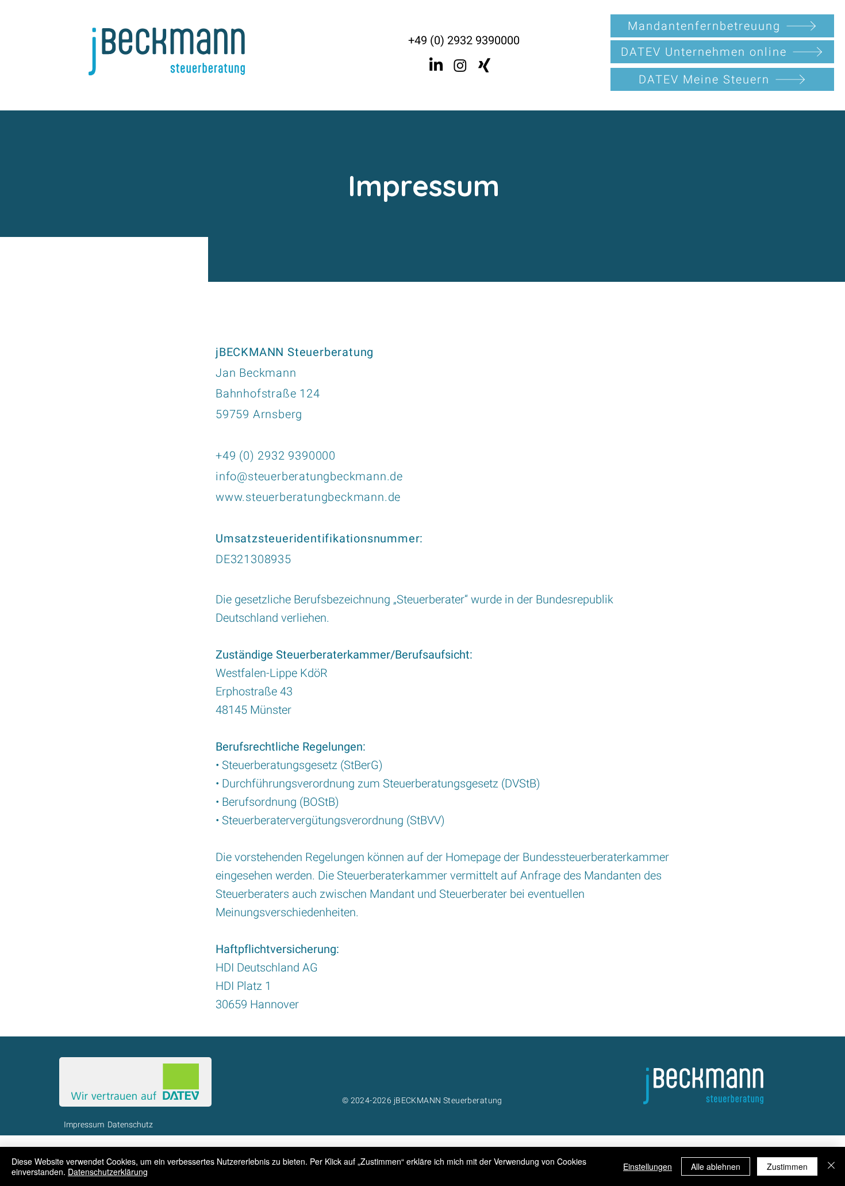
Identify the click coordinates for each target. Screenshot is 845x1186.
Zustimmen (787, 1166)
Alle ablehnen (715, 1166)
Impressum (84, 1125)
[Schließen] (831, 1166)
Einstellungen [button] (647, 1166)
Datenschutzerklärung (108, 1171)
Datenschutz (130, 1125)
